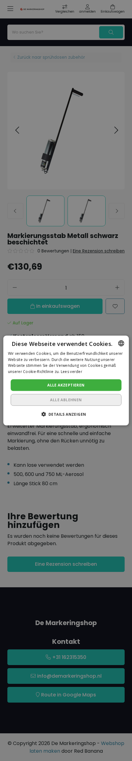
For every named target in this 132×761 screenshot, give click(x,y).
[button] (66, 414)
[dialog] (66, 380)
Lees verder (71, 371)
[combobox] (121, 343)
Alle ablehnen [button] (66, 399)
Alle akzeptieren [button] (65, 385)
